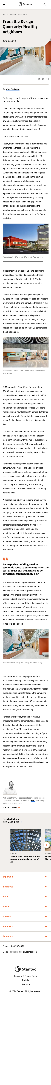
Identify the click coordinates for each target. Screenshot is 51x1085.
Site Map (25, 984)
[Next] (47, 845)
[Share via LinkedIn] (39, 79)
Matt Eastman (12, 89)
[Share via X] (43, 79)
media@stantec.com (27, 952)
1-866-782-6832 (17, 946)
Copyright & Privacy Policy (25, 976)
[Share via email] (47, 79)
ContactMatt (10, 808)
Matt (33, 800)
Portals (25, 980)
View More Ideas (11, 822)
